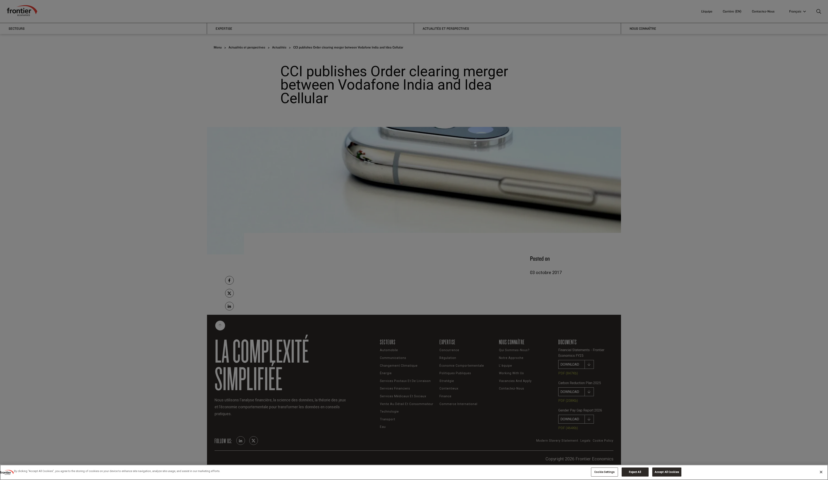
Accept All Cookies (667, 472)
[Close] (821, 472)
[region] (414, 472)
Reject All (635, 472)
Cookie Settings (604, 472)
